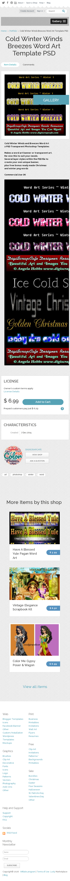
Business (33, 719)
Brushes (7, 756)
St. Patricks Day (36, 793)
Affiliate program (27, 872)
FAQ (5, 820)
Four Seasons (35, 786)
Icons (5, 722)
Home (4, 31)
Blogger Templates (13, 719)
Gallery (51, 100)
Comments (28, 64)
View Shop (37, 455)
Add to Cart (42, 401)
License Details (11, 391)
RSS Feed (12, 833)
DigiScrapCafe (33, 449)
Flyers (32, 733)
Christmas (34, 779)
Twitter (3, 2)
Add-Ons (7, 787)
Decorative (8, 763)
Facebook (7, 2)
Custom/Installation (13, 733)
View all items (35, 687)
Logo (5, 773)
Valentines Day (36, 796)
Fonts (5, 766)
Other (6, 729)
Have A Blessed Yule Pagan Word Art (25, 553)
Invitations (34, 726)
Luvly (52, 872)
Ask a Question (37, 461)
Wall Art (33, 729)
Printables (34, 722)
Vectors (6, 780)
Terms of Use (43, 872)
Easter (32, 783)
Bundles (33, 776)
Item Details (10, 64)
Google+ (15, 2)
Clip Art (6, 759)
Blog (6, 875)
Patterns (7, 776)
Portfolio (13, 31)
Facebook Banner (12, 726)
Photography (9, 783)
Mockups (7, 743)
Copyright (8, 816)
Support (7, 813)
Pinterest (11, 2)
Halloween (34, 789)
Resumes (33, 736)
